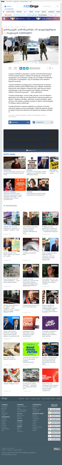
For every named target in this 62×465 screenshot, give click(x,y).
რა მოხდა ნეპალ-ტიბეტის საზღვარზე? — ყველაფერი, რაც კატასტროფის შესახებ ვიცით (31, 380)
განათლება (4, 420)
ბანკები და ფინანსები (21, 406)
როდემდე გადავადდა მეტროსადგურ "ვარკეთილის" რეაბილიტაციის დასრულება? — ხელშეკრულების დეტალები (50, 223)
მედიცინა (35, 408)
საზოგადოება (23, 26)
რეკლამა (27, 398)
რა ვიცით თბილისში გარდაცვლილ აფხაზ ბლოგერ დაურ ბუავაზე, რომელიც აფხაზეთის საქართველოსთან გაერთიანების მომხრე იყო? (31, 275)
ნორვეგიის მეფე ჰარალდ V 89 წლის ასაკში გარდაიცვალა (31, 302)
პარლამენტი (4, 406)
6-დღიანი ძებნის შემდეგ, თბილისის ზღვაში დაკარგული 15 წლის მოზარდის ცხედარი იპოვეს (14, 166)
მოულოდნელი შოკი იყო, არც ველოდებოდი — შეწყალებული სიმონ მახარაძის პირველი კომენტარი (50, 275)
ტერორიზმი (4, 408)
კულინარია (35, 420)
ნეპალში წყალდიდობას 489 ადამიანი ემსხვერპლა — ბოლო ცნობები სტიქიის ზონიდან (11, 275)
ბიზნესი (18, 408)
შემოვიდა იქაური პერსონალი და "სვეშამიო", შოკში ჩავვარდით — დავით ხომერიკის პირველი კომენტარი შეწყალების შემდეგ (11, 302)
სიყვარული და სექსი (37, 427)
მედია (3, 430)
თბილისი (4, 423)
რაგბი (18, 429)
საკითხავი (51, 11)
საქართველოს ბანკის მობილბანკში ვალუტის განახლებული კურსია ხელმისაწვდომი (31, 328)
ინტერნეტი (19, 416)
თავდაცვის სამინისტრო (21, 115)
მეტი (56, 15)
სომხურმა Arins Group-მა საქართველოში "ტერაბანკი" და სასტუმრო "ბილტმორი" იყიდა (11, 223)
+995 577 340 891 (17, 449)
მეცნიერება (19, 418)
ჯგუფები (8, 6)
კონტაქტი (58, 398)
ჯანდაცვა (17, 26)
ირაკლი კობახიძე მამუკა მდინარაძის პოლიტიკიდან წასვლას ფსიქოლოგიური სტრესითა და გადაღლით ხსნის (11, 328)
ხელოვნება (19, 422)
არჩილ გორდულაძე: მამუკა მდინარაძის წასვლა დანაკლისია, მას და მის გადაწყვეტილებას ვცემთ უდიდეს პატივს (50, 249)
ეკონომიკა (20, 404)
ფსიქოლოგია (36, 406)
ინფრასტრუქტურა (6, 428)
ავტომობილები (36, 418)
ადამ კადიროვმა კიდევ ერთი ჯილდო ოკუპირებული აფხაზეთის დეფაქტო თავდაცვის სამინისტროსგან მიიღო (31, 223)
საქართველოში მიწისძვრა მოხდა (31, 249)
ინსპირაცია (35, 428)
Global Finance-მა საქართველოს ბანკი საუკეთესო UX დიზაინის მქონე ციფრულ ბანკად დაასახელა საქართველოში (50, 380)
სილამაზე (35, 415)
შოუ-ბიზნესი (19, 424)
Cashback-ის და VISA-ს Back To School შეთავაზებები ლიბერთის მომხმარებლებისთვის (31, 354)
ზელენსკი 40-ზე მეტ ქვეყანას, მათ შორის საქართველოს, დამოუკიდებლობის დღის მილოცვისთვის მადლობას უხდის (50, 354)
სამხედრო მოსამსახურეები (33, 115)
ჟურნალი (19, 11)
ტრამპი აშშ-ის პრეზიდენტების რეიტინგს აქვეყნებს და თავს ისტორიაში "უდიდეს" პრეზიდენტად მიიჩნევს (37, 166)
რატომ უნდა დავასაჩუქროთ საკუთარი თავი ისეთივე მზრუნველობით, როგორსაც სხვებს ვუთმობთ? (50, 328)
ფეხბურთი (19, 428)
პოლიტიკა (50, 15)
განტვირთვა (16, 1)
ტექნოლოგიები (20, 415)
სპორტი (19, 426)
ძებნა (31, 1)
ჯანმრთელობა (37, 404)
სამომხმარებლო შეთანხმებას (28, 452)
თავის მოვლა (35, 411)
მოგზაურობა (35, 416)
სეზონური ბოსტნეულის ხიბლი (11, 380)
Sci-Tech (19, 413)
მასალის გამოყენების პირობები (48, 398)
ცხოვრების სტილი (38, 413)
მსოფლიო (4, 409)
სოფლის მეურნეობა (21, 411)
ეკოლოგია (4, 418)
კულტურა (20, 420)
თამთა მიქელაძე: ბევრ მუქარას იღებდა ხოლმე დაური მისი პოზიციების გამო (37, 187)
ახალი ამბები (9, 1)
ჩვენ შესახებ (21, 398)
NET (25, 11)
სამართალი (4, 427)
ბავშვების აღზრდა (37, 409)
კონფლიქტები (5, 413)
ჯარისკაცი (43, 115)
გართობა (35, 422)
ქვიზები (43, 11)
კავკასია (3, 411)
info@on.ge (10, 449)
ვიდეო (31, 11)
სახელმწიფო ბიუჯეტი (21, 409)
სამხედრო (4, 414)
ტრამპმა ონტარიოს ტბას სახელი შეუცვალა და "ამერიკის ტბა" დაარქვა (11, 249)
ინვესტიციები (9, 9)
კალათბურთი (20, 431)
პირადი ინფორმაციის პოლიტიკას (9, 454)
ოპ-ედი (37, 11)
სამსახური (35, 425)
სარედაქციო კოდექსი (35, 398)
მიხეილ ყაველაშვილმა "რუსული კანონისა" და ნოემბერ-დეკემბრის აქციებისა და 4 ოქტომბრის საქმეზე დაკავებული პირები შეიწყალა (50, 302)
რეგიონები (4, 425)
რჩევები (34, 430)
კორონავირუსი (12, 116)
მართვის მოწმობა (24, 1)
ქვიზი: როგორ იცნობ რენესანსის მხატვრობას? (11, 354)
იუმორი (34, 423)
